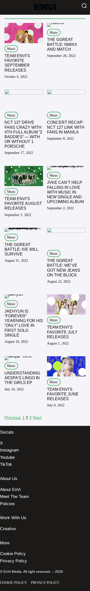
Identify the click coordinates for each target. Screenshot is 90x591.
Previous (12, 417)
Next (37, 417)
